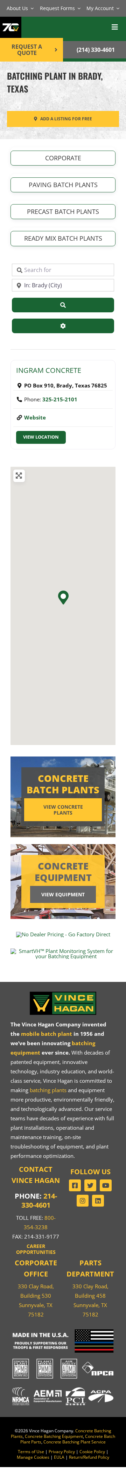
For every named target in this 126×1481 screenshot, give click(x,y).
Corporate (63, 158)
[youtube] (106, 1185)
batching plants (48, 1090)
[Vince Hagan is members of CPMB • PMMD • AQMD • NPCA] (62, 1359)
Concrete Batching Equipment (54, 1436)
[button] (63, 597)
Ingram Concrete (48, 370)
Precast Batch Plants (63, 211)
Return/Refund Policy (89, 1457)
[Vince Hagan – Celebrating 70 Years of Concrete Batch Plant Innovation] (11, 20)
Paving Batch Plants (63, 185)
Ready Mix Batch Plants (63, 238)
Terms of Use (31, 1452)
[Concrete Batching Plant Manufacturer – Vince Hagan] (63, 992)
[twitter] (90, 1185)
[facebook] (75, 1185)
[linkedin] (98, 1201)
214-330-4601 (39, 1200)
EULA (59, 1457)
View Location (41, 437)
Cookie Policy (92, 1452)
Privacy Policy (62, 1452)
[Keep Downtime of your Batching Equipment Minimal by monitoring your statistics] (62, 950)
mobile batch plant (46, 1033)
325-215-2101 (59, 399)
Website (35, 417)
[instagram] (83, 1201)
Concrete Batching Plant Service (74, 1442)
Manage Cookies (33, 1457)
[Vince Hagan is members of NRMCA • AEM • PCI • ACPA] (62, 1387)
